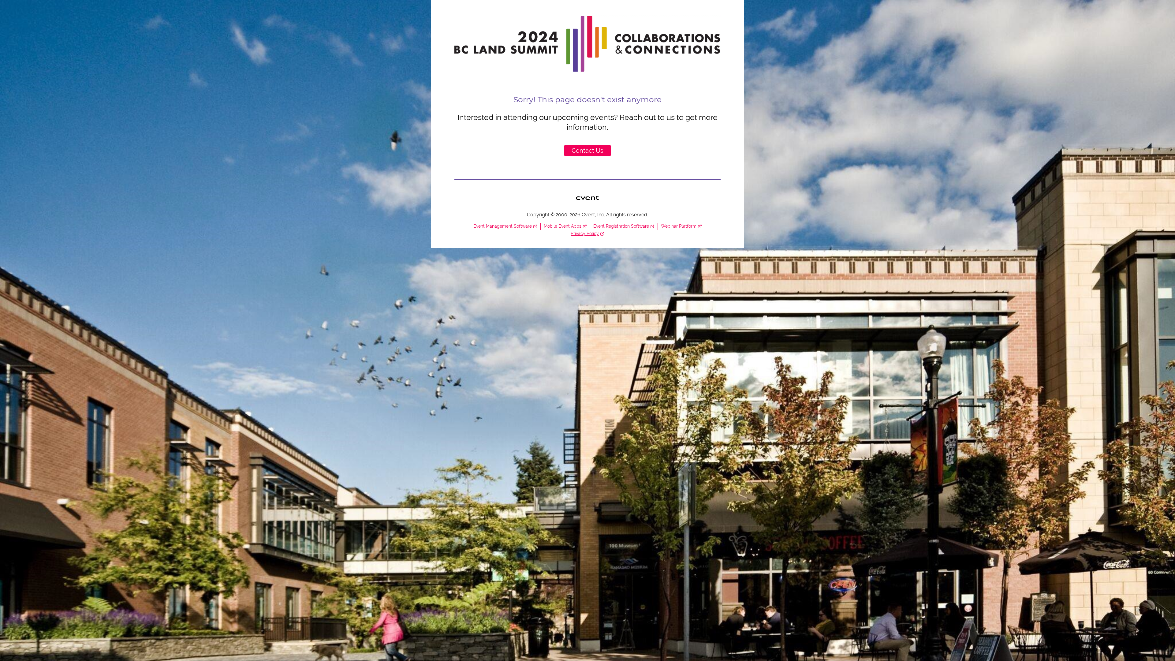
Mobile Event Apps (562, 226)
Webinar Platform (678, 226)
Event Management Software (502, 226)
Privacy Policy (585, 233)
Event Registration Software (621, 226)
